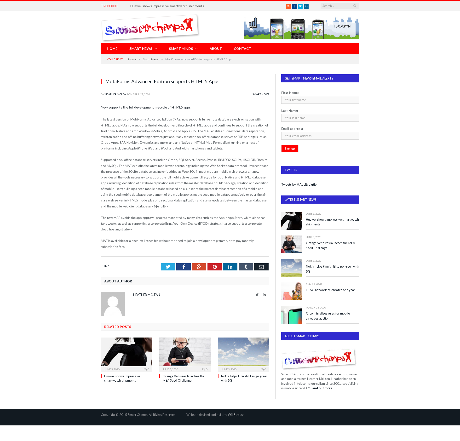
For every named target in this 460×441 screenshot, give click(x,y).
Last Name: (289, 111)
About (216, 48)
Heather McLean (116, 94)
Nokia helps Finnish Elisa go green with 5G (332, 268)
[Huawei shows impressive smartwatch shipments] (126, 354)
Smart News (140, 48)
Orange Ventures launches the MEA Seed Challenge (330, 245)
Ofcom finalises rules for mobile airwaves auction (328, 315)
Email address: (292, 129)
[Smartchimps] (150, 27)
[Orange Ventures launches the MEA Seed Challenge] (185, 354)
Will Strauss (236, 415)
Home (112, 48)
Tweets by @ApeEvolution (299, 184)
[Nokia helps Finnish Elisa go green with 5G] (243, 354)
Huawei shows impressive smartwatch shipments (167, 6)
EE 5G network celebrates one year (330, 290)
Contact (242, 48)
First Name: (290, 93)
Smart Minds (181, 48)
